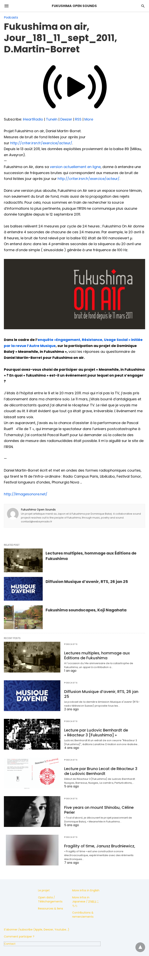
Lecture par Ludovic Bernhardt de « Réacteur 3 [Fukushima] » (96, 732)
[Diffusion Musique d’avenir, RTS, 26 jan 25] (23, 589)
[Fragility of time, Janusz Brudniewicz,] (32, 850)
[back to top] (140, 947)
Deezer (66, 119)
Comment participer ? (19, 936)
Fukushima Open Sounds (38, 509)
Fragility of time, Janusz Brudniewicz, (99, 846)
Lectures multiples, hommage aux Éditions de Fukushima (97, 655)
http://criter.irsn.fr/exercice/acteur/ (41, 143)
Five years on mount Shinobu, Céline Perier (99, 810)
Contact (10, 944)
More (88, 119)
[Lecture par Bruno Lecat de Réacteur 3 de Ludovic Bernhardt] (32, 772)
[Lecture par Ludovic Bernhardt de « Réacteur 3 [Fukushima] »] (32, 734)
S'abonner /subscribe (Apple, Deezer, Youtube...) (36, 929)
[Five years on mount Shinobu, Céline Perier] (32, 811)
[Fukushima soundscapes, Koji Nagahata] (23, 617)
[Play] (74, 113)
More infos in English (85, 890)
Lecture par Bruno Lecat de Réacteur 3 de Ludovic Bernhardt (100, 771)
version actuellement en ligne (75, 166)
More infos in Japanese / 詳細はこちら (85, 901)
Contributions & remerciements (83, 915)
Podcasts (11, 17)
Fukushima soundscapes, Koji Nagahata (86, 610)
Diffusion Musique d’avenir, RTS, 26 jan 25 (87, 581)
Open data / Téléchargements (50, 899)
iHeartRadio (33, 119)
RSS (78, 119)
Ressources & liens (50, 908)
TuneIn (51, 119)
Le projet (44, 890)
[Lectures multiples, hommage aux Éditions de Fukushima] (23, 560)
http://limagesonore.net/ (25, 494)
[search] (143, 6)
